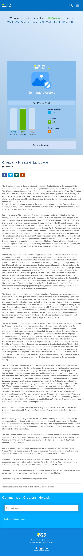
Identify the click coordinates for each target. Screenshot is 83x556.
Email (22, 175)
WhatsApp (16, 175)
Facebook (4, 175)
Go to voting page (41, 145)
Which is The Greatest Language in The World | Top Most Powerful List (41, 22)
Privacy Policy (36, 540)
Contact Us (48, 540)
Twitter (10, 175)
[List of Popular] (6, 5)
